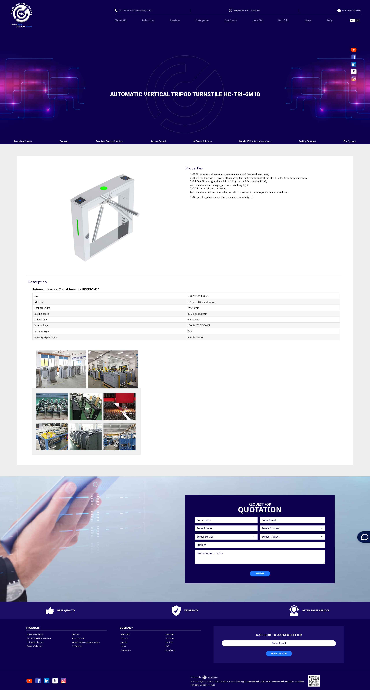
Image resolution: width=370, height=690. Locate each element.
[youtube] (354, 50)
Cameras (64, 141)
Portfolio (283, 20)
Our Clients (170, 650)
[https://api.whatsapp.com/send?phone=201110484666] (339, 10)
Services (175, 20)
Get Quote (231, 20)
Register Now (279, 653)
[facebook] (354, 57)
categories (202, 20)
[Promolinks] (210, 677)
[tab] (23, 141)
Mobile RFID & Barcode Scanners (255, 141)
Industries (148, 20)
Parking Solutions (307, 141)
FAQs (330, 20)
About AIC (121, 20)
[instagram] (354, 79)
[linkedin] (354, 64)
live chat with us (351, 10)
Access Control (158, 141)
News (308, 20)
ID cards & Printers (23, 141)
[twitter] (354, 71)
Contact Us (126, 650)
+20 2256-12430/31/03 (141, 10)
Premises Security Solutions (109, 141)
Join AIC (258, 20)
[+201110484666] (231, 11)
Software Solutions (202, 141)
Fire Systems (350, 141)
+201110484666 (252, 10)
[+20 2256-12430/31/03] (117, 10)
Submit (260, 573)
